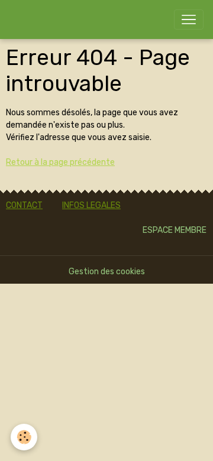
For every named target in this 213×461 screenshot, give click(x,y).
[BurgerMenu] (189, 19)
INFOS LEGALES (91, 205)
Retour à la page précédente (60, 162)
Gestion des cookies (107, 272)
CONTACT (24, 205)
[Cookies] (24, 437)
